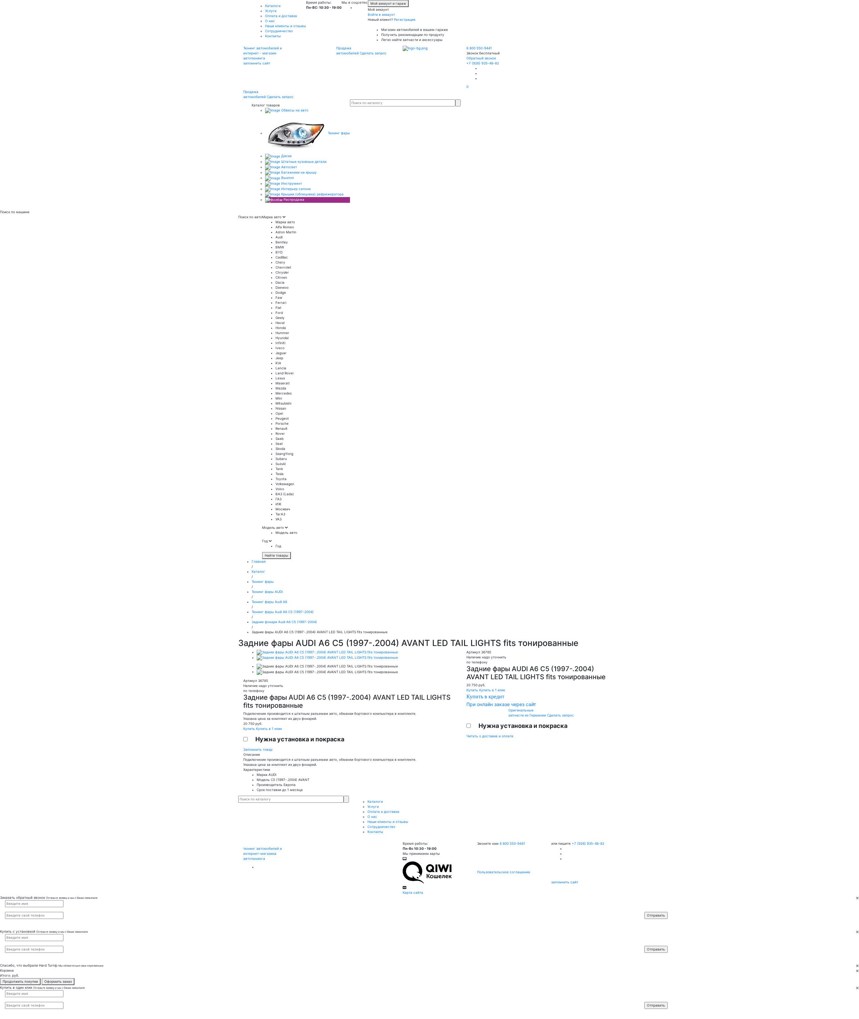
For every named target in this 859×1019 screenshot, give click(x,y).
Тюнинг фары (338, 133)
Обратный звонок (481, 58)
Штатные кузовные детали (303, 161)
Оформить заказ (58, 981)
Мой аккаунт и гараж (388, 3)
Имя (652, 903)
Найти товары (276, 555)
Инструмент (291, 183)
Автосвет (288, 167)
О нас (270, 21)
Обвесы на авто (294, 110)
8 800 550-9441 (479, 48)
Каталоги (273, 6)
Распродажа (293, 199)
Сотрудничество (279, 31)
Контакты (273, 36)
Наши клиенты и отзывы (285, 26)
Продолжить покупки (20, 981)
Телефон (654, 909)
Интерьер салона (295, 189)
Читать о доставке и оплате (489, 736)
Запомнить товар (257, 749)
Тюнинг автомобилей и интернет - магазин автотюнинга (262, 53)
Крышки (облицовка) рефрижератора (312, 194)
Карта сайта (413, 892)
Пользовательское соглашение (503, 872)
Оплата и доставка (281, 16)
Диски (286, 156)
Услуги (270, 11)
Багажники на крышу (298, 172)
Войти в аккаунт (381, 14)
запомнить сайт (256, 63)
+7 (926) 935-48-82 (482, 63)
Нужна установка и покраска (299, 739)
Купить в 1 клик (269, 729)
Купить (249, 729)
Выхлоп (287, 178)
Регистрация (404, 19)
